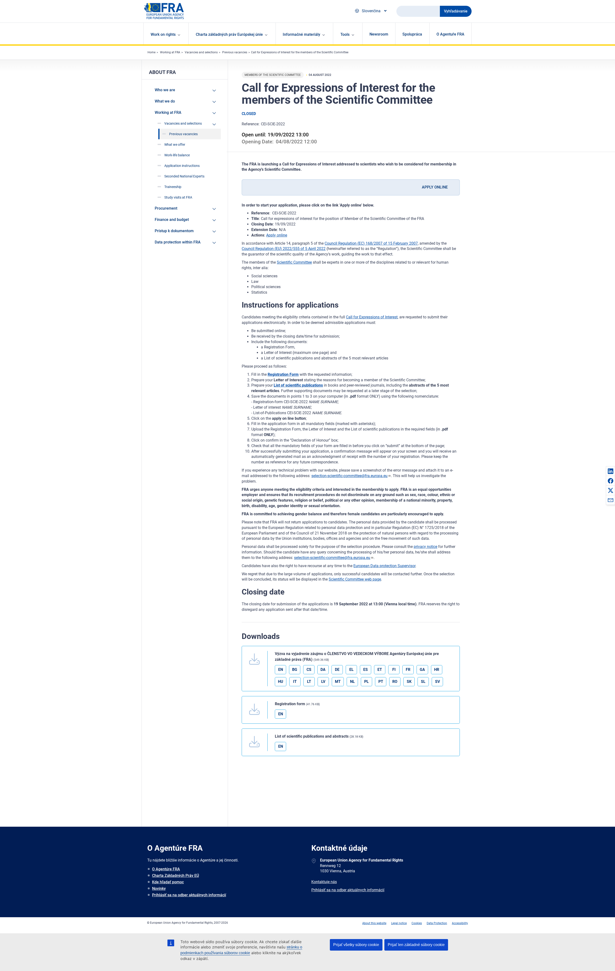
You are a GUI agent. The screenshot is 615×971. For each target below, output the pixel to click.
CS (309, 669)
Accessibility (460, 923)
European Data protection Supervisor (384, 566)
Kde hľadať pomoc (168, 882)
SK (409, 681)
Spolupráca (412, 34)
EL (351, 669)
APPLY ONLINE (435, 187)
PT (380, 681)
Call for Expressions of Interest (372, 317)
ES (365, 669)
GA (422, 669)
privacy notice (425, 546)
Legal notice (399, 923)
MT (338, 681)
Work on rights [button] (163, 34)
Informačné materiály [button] (301, 34)
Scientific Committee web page (355, 579)
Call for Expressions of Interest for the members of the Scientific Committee (299, 52)
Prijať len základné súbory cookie (416, 945)
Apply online (276, 235)
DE (337, 669)
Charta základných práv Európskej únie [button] (229, 34)
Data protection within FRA (178, 242)
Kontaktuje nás (324, 882)
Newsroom (378, 34)
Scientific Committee (294, 262)
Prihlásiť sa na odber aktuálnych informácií (189, 895)
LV (323, 681)
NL (352, 681)
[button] (610, 471)
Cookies (417, 923)
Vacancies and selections (201, 52)
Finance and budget (172, 219)
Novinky (159, 888)
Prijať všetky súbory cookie (356, 945)
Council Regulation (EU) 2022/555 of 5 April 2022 (284, 248)
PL (366, 681)
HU (280, 681)
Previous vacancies (234, 52)
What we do (165, 101)
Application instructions (182, 166)
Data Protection (437, 923)
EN (280, 669)
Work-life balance (177, 155)
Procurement (166, 208)
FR (408, 669)
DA (323, 669)
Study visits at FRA (178, 197)
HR (436, 669)
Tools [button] (345, 34)
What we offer (174, 144)
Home (151, 52)
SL (423, 681)
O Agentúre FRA (166, 869)
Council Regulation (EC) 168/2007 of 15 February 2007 (371, 243)
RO (394, 681)
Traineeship (172, 187)
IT (295, 681)
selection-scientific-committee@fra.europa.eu (349, 475)
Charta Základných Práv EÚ (175, 875)
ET (379, 669)
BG (294, 669)
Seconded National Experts (184, 176)
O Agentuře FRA (450, 34)
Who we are (165, 90)
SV (437, 681)
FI (394, 669)
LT (309, 681)
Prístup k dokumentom (174, 231)
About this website (374, 923)
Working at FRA (170, 52)
